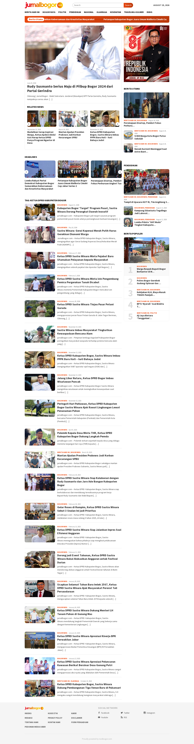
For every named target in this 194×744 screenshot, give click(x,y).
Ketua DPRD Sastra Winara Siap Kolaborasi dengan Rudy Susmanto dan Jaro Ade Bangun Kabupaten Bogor (88, 481)
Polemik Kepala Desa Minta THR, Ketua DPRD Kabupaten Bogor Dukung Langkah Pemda (84, 434)
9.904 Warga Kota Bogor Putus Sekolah (150, 137)
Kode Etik (53, 713)
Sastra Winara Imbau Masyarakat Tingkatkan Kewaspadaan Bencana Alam (84, 331)
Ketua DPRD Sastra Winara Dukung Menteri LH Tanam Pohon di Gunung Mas (85, 612)
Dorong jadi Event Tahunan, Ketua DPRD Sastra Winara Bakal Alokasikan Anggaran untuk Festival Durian (87, 559)
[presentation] (29, 124)
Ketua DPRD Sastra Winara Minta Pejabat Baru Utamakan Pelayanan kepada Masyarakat (85, 257)
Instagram (151, 713)
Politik (153, 313)
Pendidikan (152, 197)
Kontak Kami (54, 722)
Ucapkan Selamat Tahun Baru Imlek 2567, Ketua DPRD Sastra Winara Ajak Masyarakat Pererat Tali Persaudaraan (87, 588)
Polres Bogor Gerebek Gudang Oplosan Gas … (149, 282)
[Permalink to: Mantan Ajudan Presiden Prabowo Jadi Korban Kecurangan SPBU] (73, 118)
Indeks (28, 713)
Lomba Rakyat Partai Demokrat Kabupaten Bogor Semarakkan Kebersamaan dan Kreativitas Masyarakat (39, 184)
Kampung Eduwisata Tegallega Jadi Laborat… (150, 212)
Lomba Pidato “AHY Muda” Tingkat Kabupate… (148, 223)
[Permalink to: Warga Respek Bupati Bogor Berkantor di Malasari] (146, 250)
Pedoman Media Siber (35, 727)
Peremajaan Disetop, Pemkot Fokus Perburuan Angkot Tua (106, 182)
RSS (125, 717)
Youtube (104, 717)
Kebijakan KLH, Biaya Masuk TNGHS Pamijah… (151, 293)
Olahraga (75, 681)
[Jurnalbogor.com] (44, 5)
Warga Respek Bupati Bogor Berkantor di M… (151, 270)
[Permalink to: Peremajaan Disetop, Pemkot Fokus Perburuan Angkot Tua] (106, 169)
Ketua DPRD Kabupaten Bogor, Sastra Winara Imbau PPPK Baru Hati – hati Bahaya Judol (104, 136)
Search (128, 5)
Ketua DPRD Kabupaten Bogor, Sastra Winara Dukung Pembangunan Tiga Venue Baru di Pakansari (89, 685)
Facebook (105, 713)
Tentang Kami (31, 722)
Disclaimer (76, 718)
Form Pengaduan (79, 722)
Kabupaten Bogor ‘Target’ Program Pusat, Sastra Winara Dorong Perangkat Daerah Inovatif (87, 209)
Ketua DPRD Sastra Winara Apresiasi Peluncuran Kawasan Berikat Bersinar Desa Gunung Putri (86, 663)
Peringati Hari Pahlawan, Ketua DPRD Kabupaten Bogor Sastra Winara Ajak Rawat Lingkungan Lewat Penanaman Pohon (88, 407)
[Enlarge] (165, 29)
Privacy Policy (55, 718)
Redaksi (28, 718)
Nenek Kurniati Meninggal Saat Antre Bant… (150, 150)
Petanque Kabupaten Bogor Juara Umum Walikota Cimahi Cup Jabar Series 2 (114, 19)
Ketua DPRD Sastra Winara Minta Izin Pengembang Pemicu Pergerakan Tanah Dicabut (88, 280)
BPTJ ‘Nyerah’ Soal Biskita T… (150, 305)
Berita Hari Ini (63, 452)
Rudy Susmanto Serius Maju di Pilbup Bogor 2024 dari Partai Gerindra (70, 88)
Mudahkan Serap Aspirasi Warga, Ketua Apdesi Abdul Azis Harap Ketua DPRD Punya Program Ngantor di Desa (41, 137)
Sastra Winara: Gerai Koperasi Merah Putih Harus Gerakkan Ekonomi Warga (86, 232)
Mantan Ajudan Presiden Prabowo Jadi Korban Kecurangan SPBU (71, 135)
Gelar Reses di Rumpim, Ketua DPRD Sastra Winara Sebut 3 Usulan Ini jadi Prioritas (88, 508)
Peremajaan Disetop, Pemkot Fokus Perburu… (142, 124)
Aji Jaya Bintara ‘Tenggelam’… (145, 317)
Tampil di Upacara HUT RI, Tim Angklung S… (146, 202)
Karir (74, 713)
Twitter (126, 713)
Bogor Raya (62, 205)
